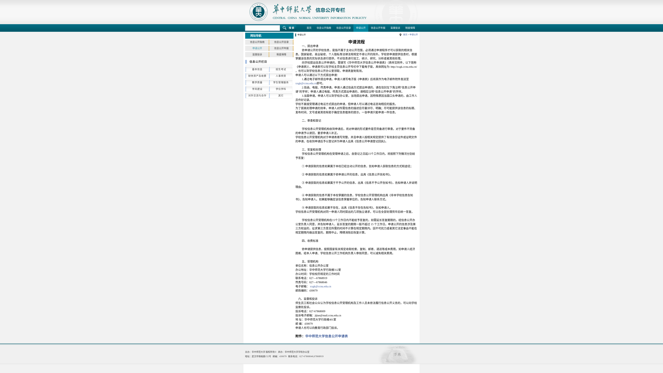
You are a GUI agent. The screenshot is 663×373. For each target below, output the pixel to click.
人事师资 (281, 76)
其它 (281, 95)
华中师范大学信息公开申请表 (326, 336)
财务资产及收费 (257, 76)
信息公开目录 (343, 28)
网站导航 (255, 35)
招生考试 (281, 69)
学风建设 (257, 89)
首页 (309, 28)
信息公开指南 (324, 28)
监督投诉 (395, 28)
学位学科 (281, 89)
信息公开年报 (378, 28)
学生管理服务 (281, 82)
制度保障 (410, 28)
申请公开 (361, 28)
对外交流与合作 (257, 95)
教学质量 (257, 82)
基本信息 (257, 69)
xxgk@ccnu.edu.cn (306, 83)
